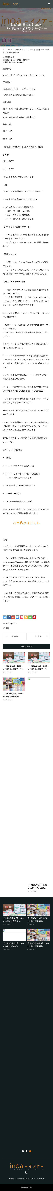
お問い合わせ (40, 1178)
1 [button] (23, 1151)
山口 (7, 628)
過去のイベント (26, 31)
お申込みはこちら (26, 523)
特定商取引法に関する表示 (25, 1178)
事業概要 (12, 1178)
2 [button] (26, 1151)
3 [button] (30, 1151)
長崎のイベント (10, 1118)
